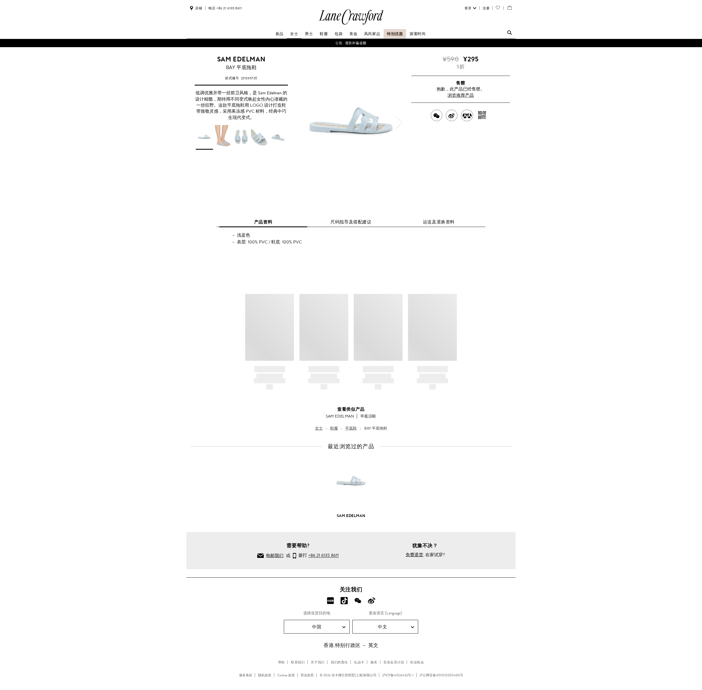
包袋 (338, 33)
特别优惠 (395, 33)
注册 (486, 8)
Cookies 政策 (286, 675)
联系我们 (298, 662)
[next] (399, 122)
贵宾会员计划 (393, 662)
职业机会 (417, 662)
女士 (294, 33)
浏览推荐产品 (461, 95)
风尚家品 (372, 33)
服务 (373, 662)
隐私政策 (264, 675)
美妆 (353, 33)
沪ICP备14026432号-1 (398, 675)
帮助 (281, 662)
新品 (280, 33)
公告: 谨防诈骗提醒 (351, 43)
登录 (468, 8)
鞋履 (324, 33)
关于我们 (317, 662)
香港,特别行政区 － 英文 (351, 645)
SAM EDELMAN (241, 59)
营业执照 (307, 675)
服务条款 (245, 675)
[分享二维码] (482, 115)
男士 (309, 33)
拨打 (317, 555)
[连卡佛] (351, 24)
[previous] (303, 122)
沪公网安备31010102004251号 (441, 675)
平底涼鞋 (368, 416)
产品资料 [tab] (263, 222)
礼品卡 (359, 662)
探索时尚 (418, 33)
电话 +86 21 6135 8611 (225, 8)
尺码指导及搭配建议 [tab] (350, 222)
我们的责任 (339, 662)
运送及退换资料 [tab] (439, 222)
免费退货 (414, 555)
